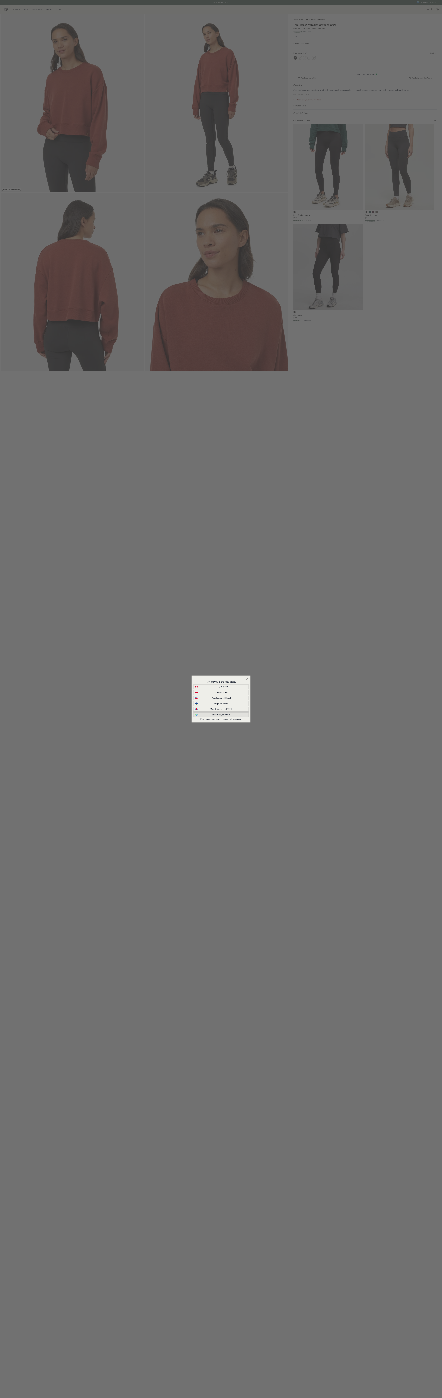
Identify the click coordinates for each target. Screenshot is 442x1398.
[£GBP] (221, 709)
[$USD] (221, 698)
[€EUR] (221, 703)
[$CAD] (221, 687)
